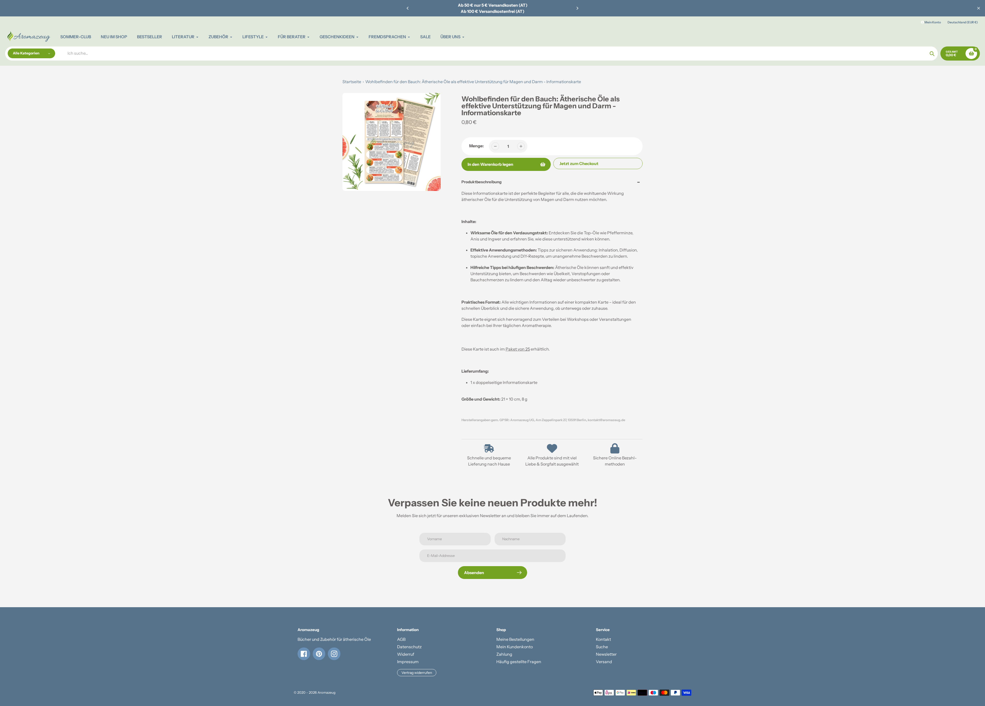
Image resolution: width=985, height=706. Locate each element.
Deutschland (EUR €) (963, 22)
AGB (401, 639)
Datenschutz (409, 646)
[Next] (577, 8)
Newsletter (606, 654)
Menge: (476, 145)
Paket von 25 (518, 349)
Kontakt (603, 639)
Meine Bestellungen (515, 639)
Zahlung (504, 654)
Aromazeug (327, 692)
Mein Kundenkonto (514, 646)
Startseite (351, 81)
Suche (602, 646)
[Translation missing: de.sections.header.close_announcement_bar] (978, 8)
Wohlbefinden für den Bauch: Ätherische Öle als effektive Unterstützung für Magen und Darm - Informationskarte (473, 81)
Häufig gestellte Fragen (518, 661)
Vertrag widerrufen (416, 672)
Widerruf (405, 654)
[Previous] (407, 8)
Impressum (408, 661)
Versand (604, 661)
